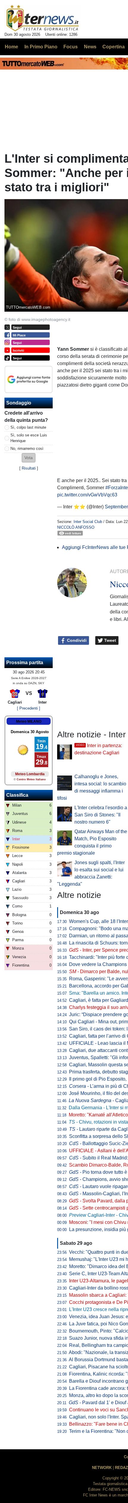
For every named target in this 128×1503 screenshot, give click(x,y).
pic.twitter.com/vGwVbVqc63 (87, 494)
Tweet (109, 640)
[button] (28, 457)
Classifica (17, 795)
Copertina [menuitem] (113, 46)
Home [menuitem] (11, 46)
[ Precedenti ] (28, 708)
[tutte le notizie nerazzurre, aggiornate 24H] (42, 18)
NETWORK (102, 1467)
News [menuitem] (90, 46)
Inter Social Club (88, 521)
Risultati (29, 468)
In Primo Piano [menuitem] (40, 46)
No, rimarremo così (26, 448)
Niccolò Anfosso (75, 527)
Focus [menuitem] (70, 46)
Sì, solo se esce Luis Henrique (28, 438)
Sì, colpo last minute (28, 427)
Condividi (76, 640)
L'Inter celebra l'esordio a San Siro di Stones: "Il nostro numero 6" (100, 814)
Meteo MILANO (28, 721)
